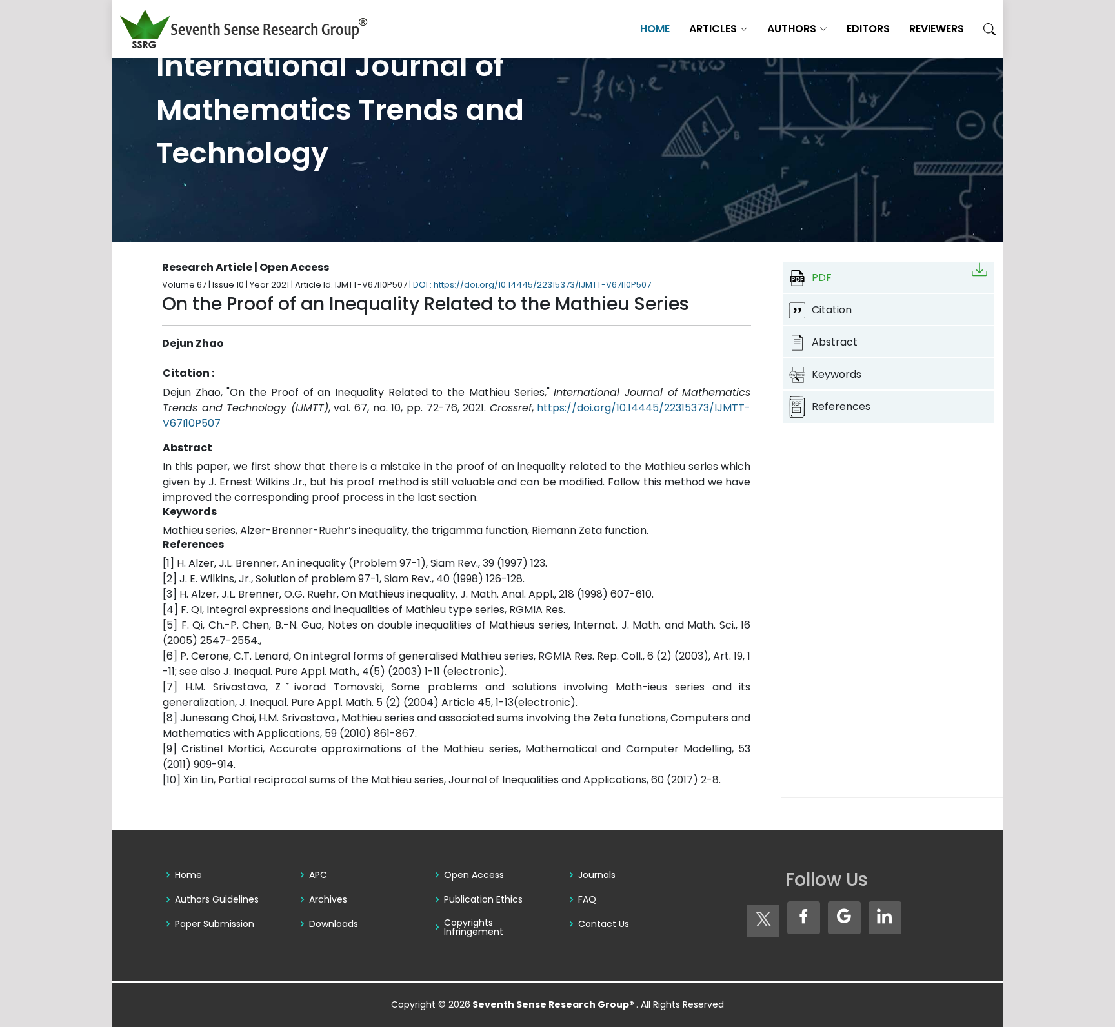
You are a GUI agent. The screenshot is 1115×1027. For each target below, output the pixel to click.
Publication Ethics (483, 899)
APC (318, 874)
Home (655, 28)
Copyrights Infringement (473, 927)
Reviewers (936, 28)
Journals (597, 874)
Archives (328, 899)
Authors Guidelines (217, 899)
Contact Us (603, 923)
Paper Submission (214, 923)
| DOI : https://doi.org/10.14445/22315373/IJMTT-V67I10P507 (530, 285)
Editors (868, 28)
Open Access (474, 874)
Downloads (333, 923)
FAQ (587, 899)
